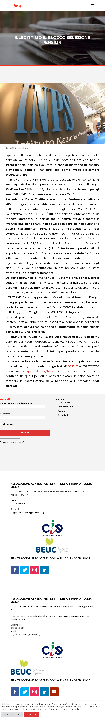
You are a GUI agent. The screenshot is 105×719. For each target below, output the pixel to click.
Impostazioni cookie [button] (12, 714)
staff (10, 148)
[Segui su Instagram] (34, 570)
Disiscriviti (62, 415)
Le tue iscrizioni (65, 406)
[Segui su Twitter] (24, 570)
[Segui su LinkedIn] (44, 570)
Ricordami (7, 424)
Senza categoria (22, 148)
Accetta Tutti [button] (31, 714)
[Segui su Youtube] (54, 691)
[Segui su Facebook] (15, 570)
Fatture (61, 411)
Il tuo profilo (63, 402)
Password (5, 414)
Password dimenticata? (12, 442)
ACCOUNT (60, 399)
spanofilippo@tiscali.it (42, 371)
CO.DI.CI (73, 366)
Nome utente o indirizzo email (16, 403)
